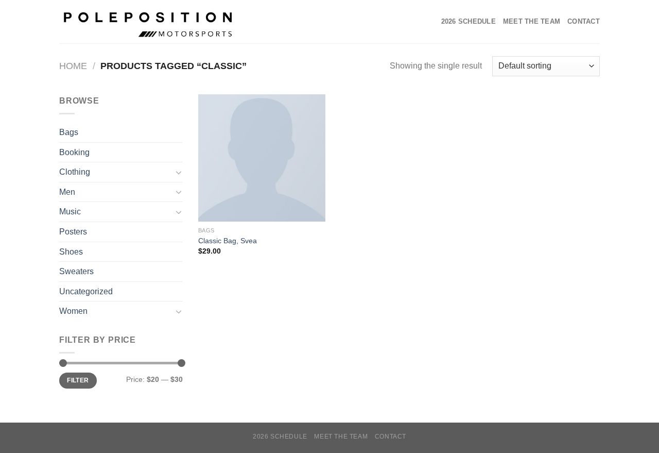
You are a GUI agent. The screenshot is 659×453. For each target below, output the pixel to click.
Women (73, 311)
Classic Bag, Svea (227, 241)
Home (73, 65)
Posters (73, 231)
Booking (74, 152)
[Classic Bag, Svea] (261, 158)
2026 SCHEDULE (468, 21)
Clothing (74, 171)
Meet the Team (531, 21)
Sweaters (76, 271)
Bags (68, 132)
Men (67, 192)
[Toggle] (179, 172)
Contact (583, 21)
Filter (78, 380)
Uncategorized (86, 291)
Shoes (71, 251)
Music (70, 211)
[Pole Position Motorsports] (154, 21)
